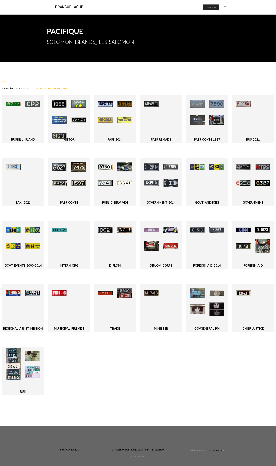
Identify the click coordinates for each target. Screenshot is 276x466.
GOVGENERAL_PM (207, 328)
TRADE (115, 328)
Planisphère (7, 88)
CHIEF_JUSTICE (253, 328)
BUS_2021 (253, 139)
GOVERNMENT (253, 202)
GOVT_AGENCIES (207, 202)
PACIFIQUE (24, 88)
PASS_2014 (115, 139)
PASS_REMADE (161, 139)
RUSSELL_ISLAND (23, 139)
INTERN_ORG (69, 265)
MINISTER (161, 328)
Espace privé (211, 7)
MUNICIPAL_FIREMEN (69, 328)
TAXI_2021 (23, 202)
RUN (23, 391)
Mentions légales (138, 456)
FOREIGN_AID (253, 265)
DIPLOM (115, 265)
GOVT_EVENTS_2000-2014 (23, 265)
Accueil (8, 81)
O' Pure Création (214, 450)
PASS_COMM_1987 (207, 139)
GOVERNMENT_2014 (161, 202)
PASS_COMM (69, 202)
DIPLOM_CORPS (161, 265)
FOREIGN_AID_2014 (207, 265)
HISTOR (69, 139)
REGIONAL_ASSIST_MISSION (23, 328)
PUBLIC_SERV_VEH (115, 202)
